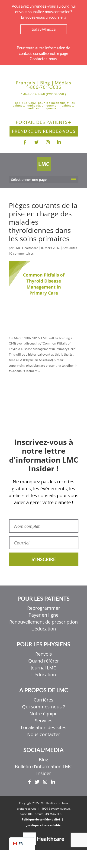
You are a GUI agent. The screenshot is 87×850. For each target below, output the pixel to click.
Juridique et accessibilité (43, 825)
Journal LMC (43, 668)
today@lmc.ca (44, 29)
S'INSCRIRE (44, 559)
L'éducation (43, 629)
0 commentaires (22, 253)
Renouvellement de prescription (43, 622)
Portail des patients (43, 122)
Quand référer (43, 661)
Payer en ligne (43, 615)
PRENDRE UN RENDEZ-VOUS (43, 131)
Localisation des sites (43, 727)
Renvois (43, 654)
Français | (27, 83)
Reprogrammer (43, 608)
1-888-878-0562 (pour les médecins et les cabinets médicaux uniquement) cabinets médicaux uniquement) (43, 105)
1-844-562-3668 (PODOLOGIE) (43, 94)
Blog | (47, 83)
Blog (43, 759)
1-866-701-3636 (43, 87)
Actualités (69, 248)
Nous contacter (43, 734)
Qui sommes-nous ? (43, 707)
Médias (63, 83)
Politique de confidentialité (41, 819)
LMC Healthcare (26, 248)
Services (43, 720)
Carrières (43, 700)
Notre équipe (43, 713)
